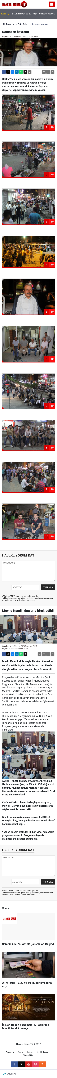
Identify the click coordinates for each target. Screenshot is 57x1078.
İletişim (30, 1052)
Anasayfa (9, 24)
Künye (20, 1052)
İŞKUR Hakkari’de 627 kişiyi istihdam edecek (33, 13)
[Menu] (51, 4)
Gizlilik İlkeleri (42, 1052)
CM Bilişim (11, 1074)
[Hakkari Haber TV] (14, 4)
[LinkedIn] (17, 72)
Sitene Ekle (28, 1055)
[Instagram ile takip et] (35, 1064)
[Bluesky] (12, 72)
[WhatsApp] (21, 72)
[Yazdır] (29, 72)
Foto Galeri (23, 24)
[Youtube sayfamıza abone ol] (28, 1064)
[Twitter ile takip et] (21, 1064)
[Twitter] (8, 72)
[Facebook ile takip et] (14, 1064)
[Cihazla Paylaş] (25, 72)
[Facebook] (4, 72)
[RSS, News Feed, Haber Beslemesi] (42, 1064)
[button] (44, 72)
